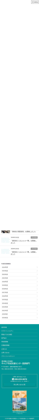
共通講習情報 (5, 345)
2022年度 (5, 274)
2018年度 (5, 289)
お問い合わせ (5, 352)
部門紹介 (4, 338)
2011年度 (5, 314)
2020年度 (5, 281)
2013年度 (5, 307)
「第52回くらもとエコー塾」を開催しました (24, 242)
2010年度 (5, 317)
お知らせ (4, 349)
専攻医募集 (4, 341)
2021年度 (5, 278)
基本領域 (4, 327)
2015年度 (5, 299)
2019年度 (5, 285)
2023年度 (5, 271)
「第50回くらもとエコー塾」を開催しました (24, 253)
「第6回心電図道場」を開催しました (23, 231)
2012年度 (5, 310)
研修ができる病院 (6, 334)
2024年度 (5, 267)
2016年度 (34, 237)
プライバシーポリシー (8, 356)
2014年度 (5, 303)
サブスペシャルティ (7, 331)
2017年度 (5, 292)
